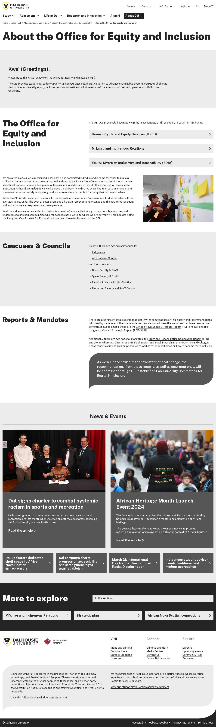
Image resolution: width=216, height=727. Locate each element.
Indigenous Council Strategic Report (110, 330)
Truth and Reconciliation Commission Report (174, 338)
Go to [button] (145, 6)
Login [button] (183, 6)
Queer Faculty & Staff (105, 276)
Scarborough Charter (111, 342)
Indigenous (98, 252)
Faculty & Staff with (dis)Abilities (111, 282)
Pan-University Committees (176, 371)
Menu (207, 6)
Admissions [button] (28, 15)
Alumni (115, 15)
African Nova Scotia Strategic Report (158, 326)
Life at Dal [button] (51, 15)
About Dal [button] (132, 15)
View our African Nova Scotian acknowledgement (140, 687)
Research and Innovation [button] (84, 15)
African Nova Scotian (104, 258)
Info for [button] (163, 6)
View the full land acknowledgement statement (39, 697)
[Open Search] (197, 6)
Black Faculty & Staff (105, 270)
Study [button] (7, 15)
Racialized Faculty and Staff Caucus (113, 288)
